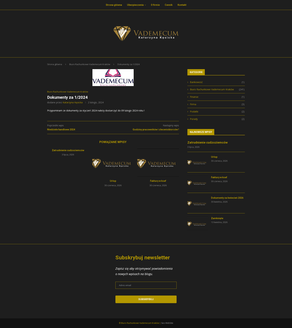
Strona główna (114, 5)
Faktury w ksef (158, 181)
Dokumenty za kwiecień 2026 (227, 197)
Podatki (217, 111)
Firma (217, 104)
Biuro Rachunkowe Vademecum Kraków (89, 64)
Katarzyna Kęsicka (73, 102)
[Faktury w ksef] (158, 163)
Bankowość (217, 82)
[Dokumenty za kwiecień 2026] (197, 203)
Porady (217, 119)
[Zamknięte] (197, 223)
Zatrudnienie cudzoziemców (68, 150)
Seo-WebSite (167, 323)
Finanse (217, 96)
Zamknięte (217, 218)
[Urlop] (113, 163)
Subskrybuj (146, 299)
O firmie (155, 5)
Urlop (113, 181)
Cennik (169, 5)
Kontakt (182, 5)
